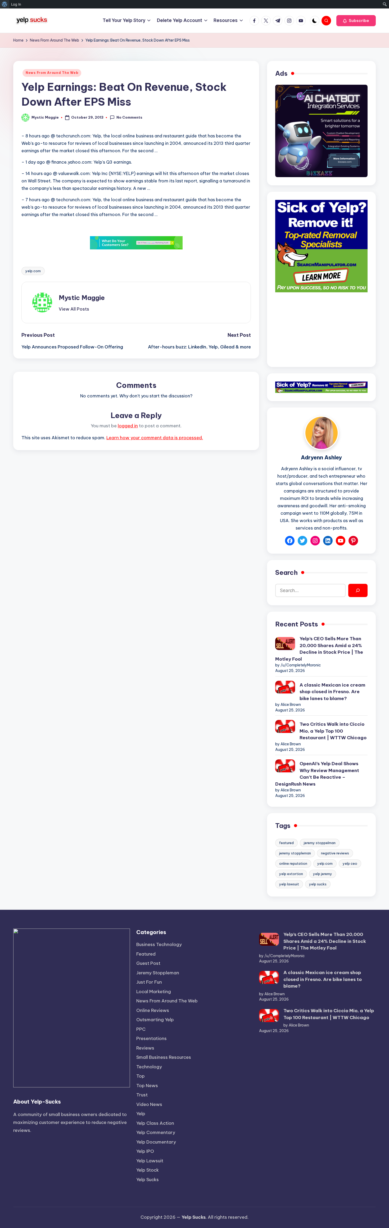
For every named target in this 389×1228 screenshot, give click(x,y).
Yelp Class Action (155, 1123)
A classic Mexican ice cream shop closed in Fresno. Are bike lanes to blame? (332, 691)
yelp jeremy (322, 874)
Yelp (140, 1114)
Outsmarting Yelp (155, 1020)
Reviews (145, 1048)
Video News (149, 1104)
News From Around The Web (52, 73)
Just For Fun (149, 982)
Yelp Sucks (147, 1179)
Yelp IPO (145, 1151)
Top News (147, 1085)
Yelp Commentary (155, 1132)
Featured (146, 954)
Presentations (151, 1038)
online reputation (293, 863)
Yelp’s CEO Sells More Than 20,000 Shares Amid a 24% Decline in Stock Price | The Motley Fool (319, 649)
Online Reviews (152, 1010)
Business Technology (159, 944)
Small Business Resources (163, 1057)
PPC (141, 1029)
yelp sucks (318, 884)
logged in (128, 426)
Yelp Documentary (156, 1142)
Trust (142, 1095)
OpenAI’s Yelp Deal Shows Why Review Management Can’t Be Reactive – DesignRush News (317, 774)
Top (140, 1076)
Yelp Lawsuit (149, 1161)
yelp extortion (291, 874)
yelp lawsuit (289, 884)
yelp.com (33, 271)
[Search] (358, 590)
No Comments (129, 117)
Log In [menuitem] (16, 4)
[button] (356, 20)
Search (286, 572)
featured (286, 843)
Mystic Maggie (82, 298)
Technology (149, 1067)
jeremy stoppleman (295, 853)
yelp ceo (350, 863)
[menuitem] (4, 4)
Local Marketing (153, 991)
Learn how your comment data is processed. (154, 438)
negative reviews (335, 853)
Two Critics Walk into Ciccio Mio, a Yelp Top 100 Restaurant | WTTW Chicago (333, 731)
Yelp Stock (147, 1170)
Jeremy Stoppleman (157, 973)
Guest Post (148, 963)
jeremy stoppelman (320, 843)
